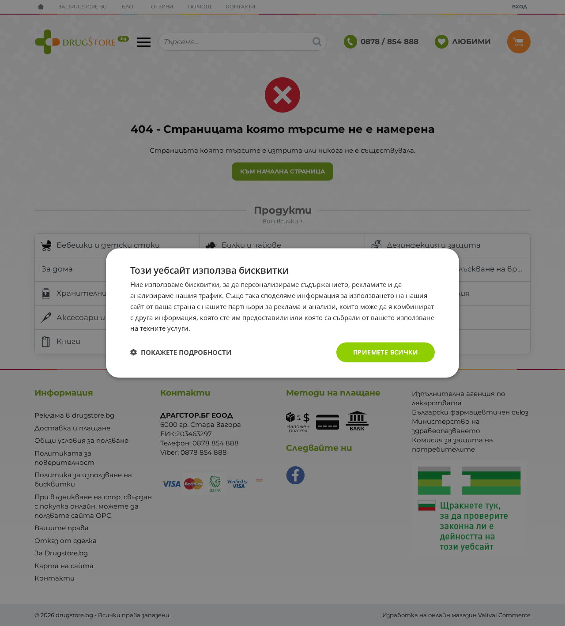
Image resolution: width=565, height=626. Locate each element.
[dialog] (282, 313)
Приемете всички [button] (385, 352)
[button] (180, 352)
